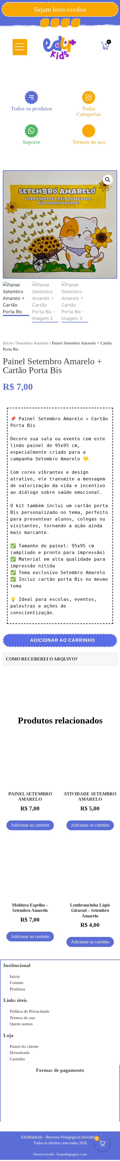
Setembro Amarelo (32, 343)
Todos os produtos (31, 108)
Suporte (31, 142)
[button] (20, 47)
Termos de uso (88, 142)
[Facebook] (44, 22)
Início (8, 343)
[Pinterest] (55, 22)
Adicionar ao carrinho (62, 640)
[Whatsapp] (75, 22)
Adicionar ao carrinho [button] (30, 825)
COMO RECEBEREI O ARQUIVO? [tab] (42, 659)
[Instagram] (65, 22)
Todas (88, 111)
